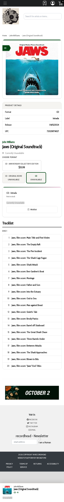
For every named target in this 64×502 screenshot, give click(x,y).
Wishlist (33, 209)
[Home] (10, 16)
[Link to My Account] (53, 3)
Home (4, 35)
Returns (37, 463)
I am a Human (45, 442)
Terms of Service (23, 465)
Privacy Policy (9, 465)
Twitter (33, 423)
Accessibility (53, 463)
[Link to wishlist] (45, 3)
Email (33, 430)
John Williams (15, 35)
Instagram (33, 426)
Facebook (33, 419)
